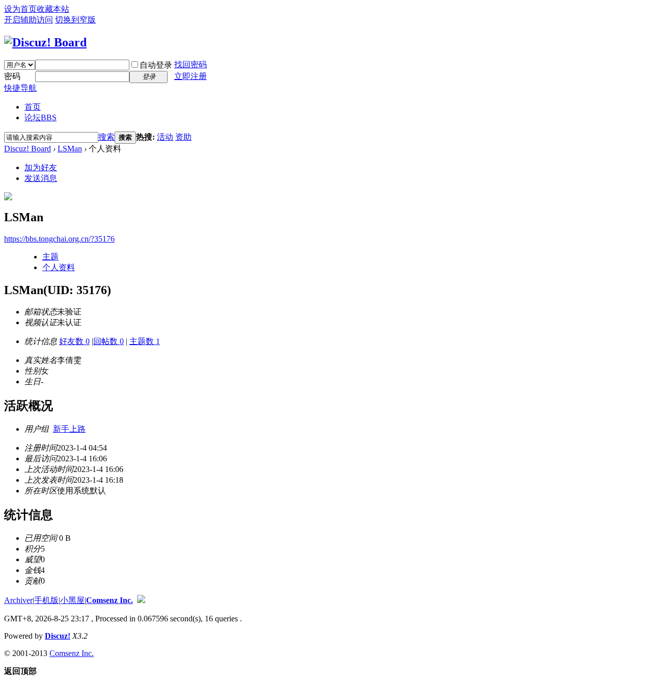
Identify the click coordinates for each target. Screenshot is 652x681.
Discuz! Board (27, 148)
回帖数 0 (108, 341)
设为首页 (20, 9)
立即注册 (190, 76)
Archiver (18, 600)
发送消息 (40, 178)
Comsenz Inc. (109, 600)
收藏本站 (53, 9)
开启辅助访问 (28, 19)
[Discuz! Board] (45, 42)
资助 (183, 137)
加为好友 (40, 167)
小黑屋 (72, 600)
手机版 (46, 600)
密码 (12, 76)
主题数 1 (144, 341)
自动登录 (156, 65)
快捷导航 (20, 88)
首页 (32, 106)
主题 (50, 256)
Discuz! (57, 636)
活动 (165, 137)
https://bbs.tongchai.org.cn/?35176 (59, 238)
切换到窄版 (75, 19)
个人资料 (58, 267)
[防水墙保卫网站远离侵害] (141, 600)
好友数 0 (74, 341)
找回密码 (190, 64)
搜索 (106, 137)
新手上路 (69, 429)
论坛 (40, 117)
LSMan (70, 148)
